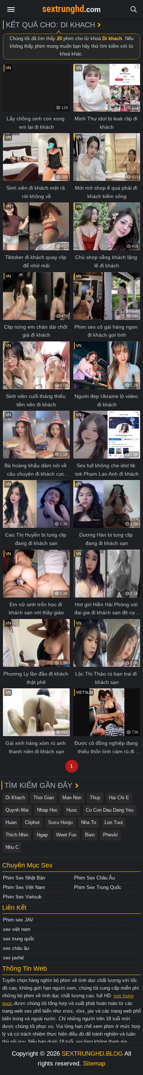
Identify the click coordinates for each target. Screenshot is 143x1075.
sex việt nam (16, 929)
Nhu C (12, 847)
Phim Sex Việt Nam (24, 887)
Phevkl (110, 835)
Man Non (71, 797)
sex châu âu (16, 948)
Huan (11, 822)
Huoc (71, 810)
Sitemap (94, 1063)
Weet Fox (66, 835)
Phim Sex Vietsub (22, 897)
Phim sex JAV (18, 920)
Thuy (95, 797)
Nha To (88, 822)
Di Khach (15, 797)
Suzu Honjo (60, 822)
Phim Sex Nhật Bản (24, 878)
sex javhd (13, 957)
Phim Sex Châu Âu (94, 878)
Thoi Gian (43, 797)
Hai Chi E (119, 797)
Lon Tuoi (113, 822)
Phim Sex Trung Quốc (97, 887)
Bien (90, 835)
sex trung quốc (18, 938)
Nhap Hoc (47, 810)
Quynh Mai (17, 810)
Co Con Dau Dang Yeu (109, 810)
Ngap (42, 835)
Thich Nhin (17, 835)
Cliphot (32, 822)
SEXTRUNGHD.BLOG (92, 1053)
